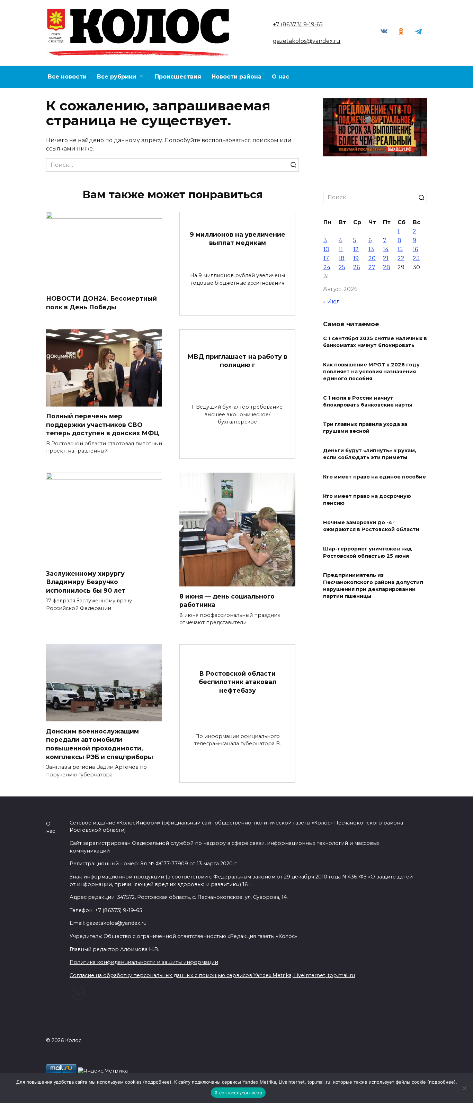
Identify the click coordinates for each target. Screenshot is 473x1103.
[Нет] (464, 1088)
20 (372, 258)
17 (326, 258)
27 (371, 267)
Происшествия (178, 76)
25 (342, 267)
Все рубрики (116, 76)
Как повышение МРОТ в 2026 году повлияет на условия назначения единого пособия (371, 372)
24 (326, 267)
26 (356, 267)
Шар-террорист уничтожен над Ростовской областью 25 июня (367, 552)
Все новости (67, 76)
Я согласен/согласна (238, 1092)
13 (371, 249)
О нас (280, 76)
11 (341, 249)
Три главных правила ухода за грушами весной (365, 428)
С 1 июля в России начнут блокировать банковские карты (367, 401)
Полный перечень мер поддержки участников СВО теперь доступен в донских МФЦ (102, 424)
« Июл (331, 301)
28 (386, 267)
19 (356, 258)
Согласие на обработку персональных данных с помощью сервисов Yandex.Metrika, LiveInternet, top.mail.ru (212, 975)
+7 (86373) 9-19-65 (298, 24)
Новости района (236, 76)
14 (386, 249)
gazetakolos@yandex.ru (306, 41)
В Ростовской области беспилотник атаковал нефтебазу (237, 681)
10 (326, 249)
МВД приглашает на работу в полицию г (237, 360)
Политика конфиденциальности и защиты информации (144, 962)
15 (400, 249)
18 (342, 258)
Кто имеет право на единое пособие (374, 477)
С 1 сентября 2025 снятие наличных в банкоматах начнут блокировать (375, 341)
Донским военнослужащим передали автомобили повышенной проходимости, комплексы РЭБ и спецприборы (99, 743)
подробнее (157, 1082)
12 (356, 249)
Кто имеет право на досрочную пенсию (367, 500)
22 (401, 258)
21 (386, 258)
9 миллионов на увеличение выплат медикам (237, 238)
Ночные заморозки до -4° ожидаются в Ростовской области (371, 526)
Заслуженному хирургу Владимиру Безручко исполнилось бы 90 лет (86, 581)
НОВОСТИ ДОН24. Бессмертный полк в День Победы (101, 303)
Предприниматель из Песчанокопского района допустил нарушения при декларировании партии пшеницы (373, 585)
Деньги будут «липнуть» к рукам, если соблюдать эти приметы (369, 454)
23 (416, 258)
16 (415, 249)
